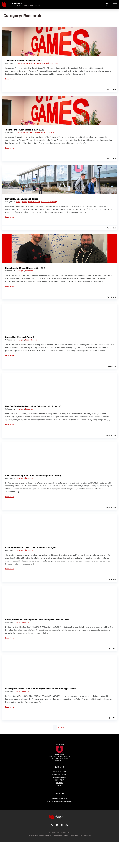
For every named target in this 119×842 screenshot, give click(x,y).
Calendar (59, 783)
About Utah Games (59, 772)
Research (45, 63)
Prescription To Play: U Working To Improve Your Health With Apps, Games (40, 688)
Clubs (59, 785)
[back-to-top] (116, 837)
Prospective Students (59, 774)
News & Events (35, 63)
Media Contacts (85, 835)
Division (19, 63)
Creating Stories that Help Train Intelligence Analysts (30, 547)
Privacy (65, 835)
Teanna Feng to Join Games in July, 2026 (24, 130)
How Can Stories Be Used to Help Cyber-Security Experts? (33, 406)
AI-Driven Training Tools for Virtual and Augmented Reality (33, 475)
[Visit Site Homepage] (59, 752)
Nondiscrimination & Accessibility (40, 835)
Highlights (20, 270)
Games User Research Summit (20, 337)
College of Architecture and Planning (59, 801)
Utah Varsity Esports (59, 798)
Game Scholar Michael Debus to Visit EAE (25, 268)
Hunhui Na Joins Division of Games (21, 199)
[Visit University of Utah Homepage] (4, 5)
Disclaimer (58, 835)
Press (27, 340)
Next (62, 728)
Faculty (26, 132)
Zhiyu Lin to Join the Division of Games (23, 60)
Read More (9, 79)
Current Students (59, 777)
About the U (74, 835)
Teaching (54, 63)
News (25, 63)
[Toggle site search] (107, 4)
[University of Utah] (59, 817)
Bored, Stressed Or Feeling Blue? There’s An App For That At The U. (37, 619)
